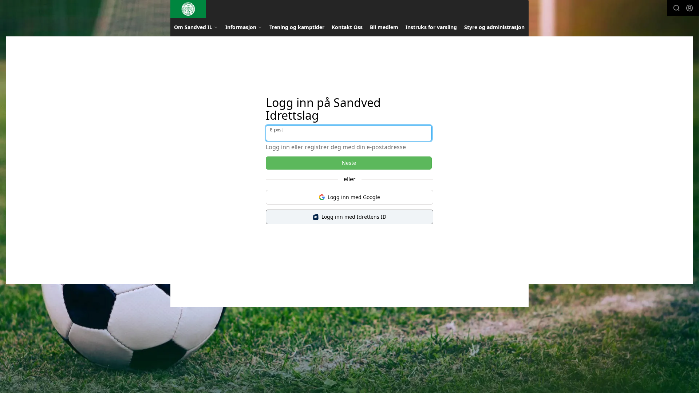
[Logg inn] (689, 8)
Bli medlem (384, 27)
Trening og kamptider (296, 27)
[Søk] (676, 8)
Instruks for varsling (431, 27)
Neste (349, 162)
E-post (276, 130)
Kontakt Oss (347, 27)
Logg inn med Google (354, 197)
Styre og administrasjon (494, 27)
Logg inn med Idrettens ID (353, 216)
